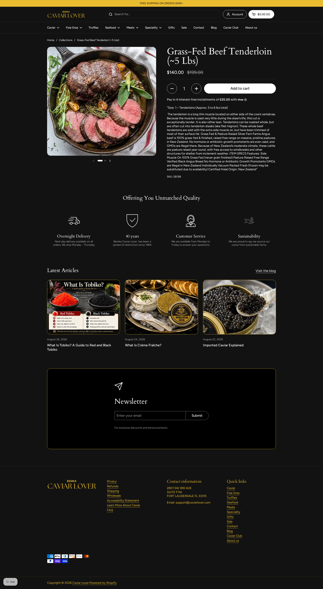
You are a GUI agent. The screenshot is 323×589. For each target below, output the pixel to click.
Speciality (233, 512)
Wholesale (114, 495)
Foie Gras (233, 493)
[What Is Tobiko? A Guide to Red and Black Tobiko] (83, 307)
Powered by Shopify (103, 583)
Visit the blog (266, 271)
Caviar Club (234, 536)
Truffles (232, 497)
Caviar (231, 488)
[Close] (63, 265)
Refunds (112, 486)
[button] (100, 160)
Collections (65, 40)
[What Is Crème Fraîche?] (161, 307)
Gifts (230, 517)
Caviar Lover (80, 583)
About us (233, 540)
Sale (229, 521)
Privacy (112, 481)
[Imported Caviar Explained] (239, 307)
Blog (230, 531)
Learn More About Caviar (123, 505)
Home (50, 40)
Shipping (113, 491)
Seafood (232, 502)
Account (237, 14)
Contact (232, 526)
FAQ (110, 510)
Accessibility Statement (123, 500)
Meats (231, 507)
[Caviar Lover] (66, 14)
